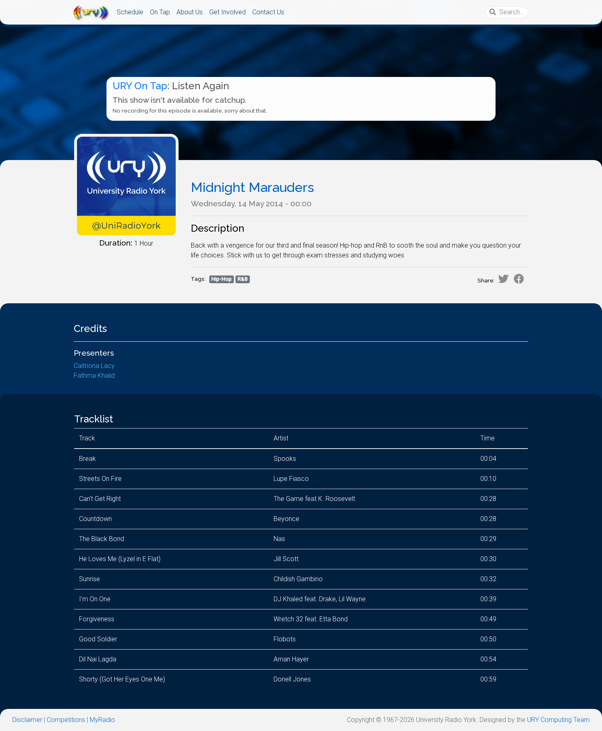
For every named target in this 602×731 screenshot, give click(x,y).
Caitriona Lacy (94, 366)
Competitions (66, 720)
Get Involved (227, 12)
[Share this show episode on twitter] (503, 279)
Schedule (130, 12)
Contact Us (268, 12)
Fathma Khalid (94, 375)
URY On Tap (140, 86)
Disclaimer (27, 720)
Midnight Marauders (252, 187)
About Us (190, 12)
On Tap (160, 12)
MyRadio (102, 720)
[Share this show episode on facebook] (519, 279)
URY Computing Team (558, 720)
